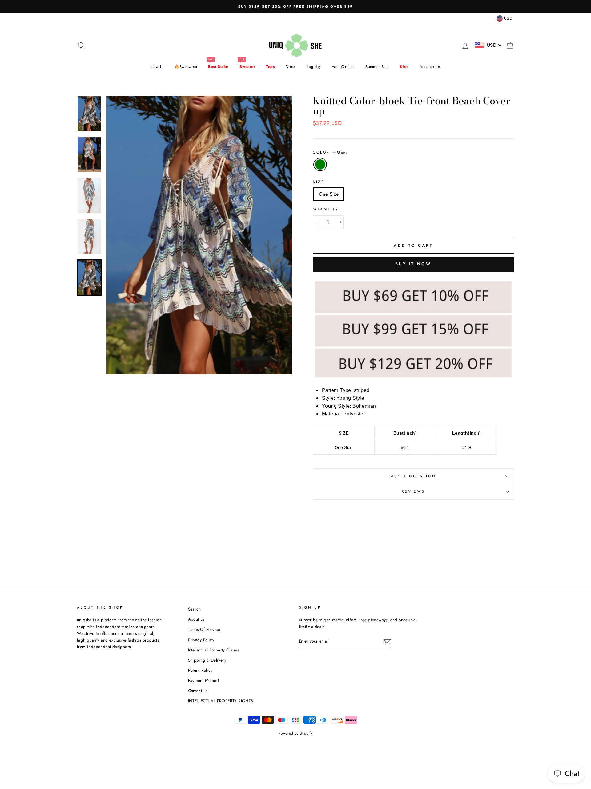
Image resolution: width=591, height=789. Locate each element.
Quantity (326, 209)
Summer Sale (377, 67)
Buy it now (413, 264)
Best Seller (218, 67)
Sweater (247, 67)
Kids (404, 67)
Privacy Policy (201, 640)
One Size (329, 194)
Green (320, 164)
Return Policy (200, 670)
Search (194, 609)
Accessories (430, 67)
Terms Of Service (204, 629)
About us (196, 619)
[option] (295, 6)
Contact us (197, 690)
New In (157, 67)
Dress (291, 67)
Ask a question (413, 476)
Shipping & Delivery (207, 660)
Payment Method (203, 680)
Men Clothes (343, 67)
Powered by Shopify (295, 733)
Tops (270, 67)
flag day (314, 67)
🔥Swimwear (185, 67)
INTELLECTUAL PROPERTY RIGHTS (220, 701)
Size (318, 182)
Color (330, 152)
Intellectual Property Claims (213, 650)
